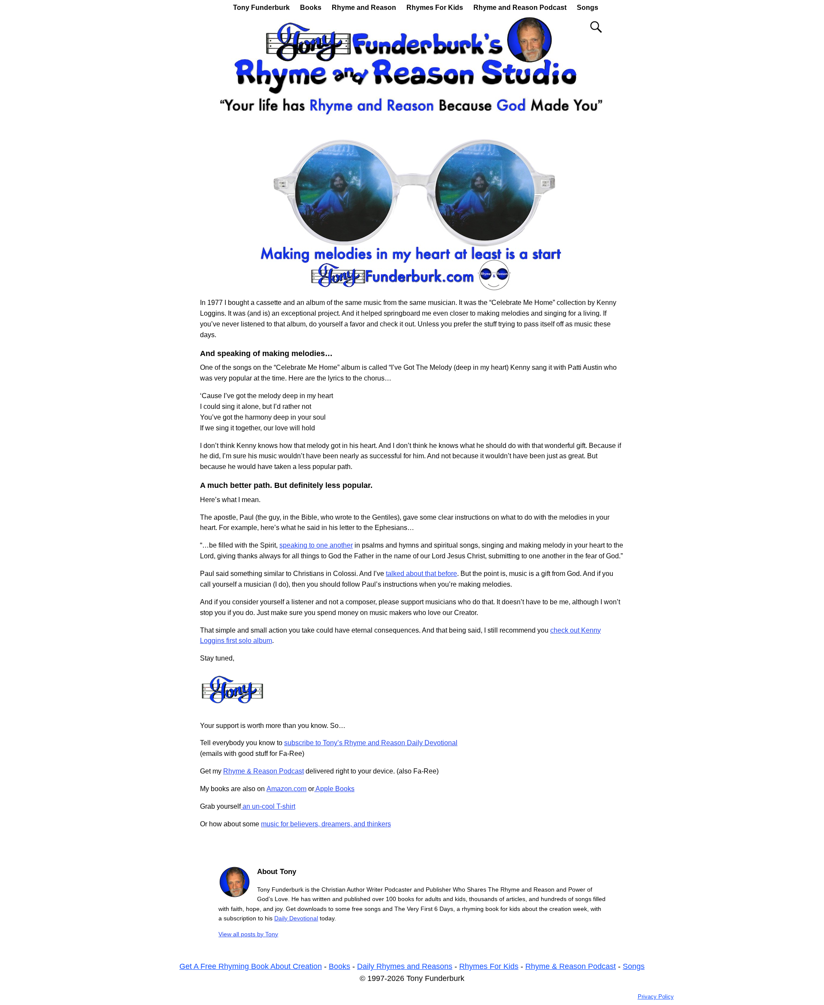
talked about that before (421, 573)
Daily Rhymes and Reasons (404, 966)
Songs (587, 7)
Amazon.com (286, 788)
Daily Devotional (296, 918)
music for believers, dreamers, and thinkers (326, 824)
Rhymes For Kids (434, 7)
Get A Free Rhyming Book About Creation (250, 966)
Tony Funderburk (261, 7)
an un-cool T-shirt (268, 806)
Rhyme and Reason (364, 7)
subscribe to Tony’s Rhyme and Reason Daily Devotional (370, 742)
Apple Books (334, 788)
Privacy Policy (656, 996)
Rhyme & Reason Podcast (263, 771)
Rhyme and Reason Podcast (519, 7)
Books (310, 7)
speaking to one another (316, 545)
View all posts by (248, 934)
